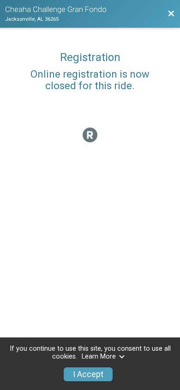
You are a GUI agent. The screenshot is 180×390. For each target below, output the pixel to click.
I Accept (88, 374)
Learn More (99, 356)
